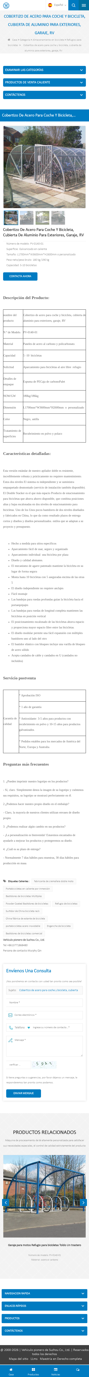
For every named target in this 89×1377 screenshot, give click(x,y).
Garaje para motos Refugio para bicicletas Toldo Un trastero (44, 1245)
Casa (14, 40)
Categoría (25, 40)
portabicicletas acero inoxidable (23, 926)
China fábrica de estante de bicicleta (25, 918)
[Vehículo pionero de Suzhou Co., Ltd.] (6, 5)
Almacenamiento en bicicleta (48, 40)
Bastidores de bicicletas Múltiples (24, 896)
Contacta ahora (20, 276)
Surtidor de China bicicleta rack (23, 911)
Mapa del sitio (18, 1359)
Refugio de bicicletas (66, 903)
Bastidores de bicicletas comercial (24, 933)
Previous (5, 1202)
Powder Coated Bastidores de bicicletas (27, 903)
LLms (34, 1359)
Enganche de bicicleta (59, 926)
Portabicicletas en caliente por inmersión (28, 888)
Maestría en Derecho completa (61, 1359)
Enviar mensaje (23, 1093)
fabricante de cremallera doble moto (53, 881)
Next (83, 1202)
